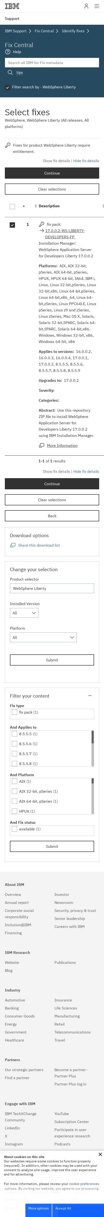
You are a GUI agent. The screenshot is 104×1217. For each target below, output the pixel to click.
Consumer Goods (20, 1016)
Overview (13, 894)
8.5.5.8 (25, 763)
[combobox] (24, 613)
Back (52, 515)
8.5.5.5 (25, 733)
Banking (12, 1008)
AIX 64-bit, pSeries (35, 801)
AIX (22, 781)
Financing (13, 932)
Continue (52, 173)
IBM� (12, 6)
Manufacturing (67, 1016)
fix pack (25, 712)
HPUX (24, 811)
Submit (52, 660)
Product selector (24, 579)
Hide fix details (86, 160)
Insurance (63, 1000)
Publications (65, 962)
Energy (11, 1024)
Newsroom (63, 902)
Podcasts (62, 1144)
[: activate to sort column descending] (28, 208)
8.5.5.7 (25, 753)
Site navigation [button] (97, 8)
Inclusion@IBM (18, 924)
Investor (61, 894)
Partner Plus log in (70, 1084)
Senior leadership (69, 918)
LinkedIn (12, 1127)
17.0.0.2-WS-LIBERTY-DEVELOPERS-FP (65, 233)
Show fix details (56, 160)
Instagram (14, 1144)
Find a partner (17, 1077)
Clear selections (52, 189)
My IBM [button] (86, 8)
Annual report (17, 902)
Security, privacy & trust (75, 910)
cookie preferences (84, 1184)
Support (12, 18)
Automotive (15, 1000)
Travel (59, 1040)
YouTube (61, 1113)
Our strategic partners (24, 1069)
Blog (8, 970)
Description (49, 205)
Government (16, 1032)
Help (17, 51)
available (27, 828)
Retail (59, 1024)
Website (12, 962)
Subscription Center (71, 1121)
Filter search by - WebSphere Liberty (44, 86)
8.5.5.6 (25, 743)
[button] (100, 1154)
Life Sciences (65, 1008)
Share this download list (39, 545)
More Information (62, 445)
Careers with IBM (69, 926)
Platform (17, 628)
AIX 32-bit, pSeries (35, 791)
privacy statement (75, 1193)
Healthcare (14, 1040)
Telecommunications (72, 1032)
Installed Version (25, 603)
